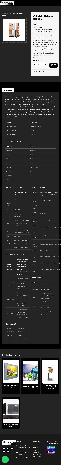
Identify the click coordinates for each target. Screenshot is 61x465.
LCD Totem (9, 13)
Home (3, 13)
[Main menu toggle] (59, 3)
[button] (23, 20)
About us (35, 447)
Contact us (36, 452)
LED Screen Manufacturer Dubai (3, 5)
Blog (34, 450)
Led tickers (36, 445)
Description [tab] (7, 90)
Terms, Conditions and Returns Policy (39, 455)
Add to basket (53, 65)
